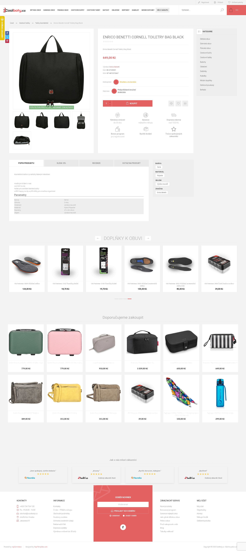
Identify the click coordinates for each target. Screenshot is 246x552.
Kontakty (56, 506)
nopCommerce (17, 547)
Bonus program (117, 132)
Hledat (222, 10)
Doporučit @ (185, 103)
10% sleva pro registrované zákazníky (51, 107)
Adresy (199, 514)
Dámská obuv (205, 44)
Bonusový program (168, 510)
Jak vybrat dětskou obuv (170, 517)
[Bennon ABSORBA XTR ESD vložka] (65, 268)
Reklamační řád (59, 524)
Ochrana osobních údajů (63, 521)
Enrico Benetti (114, 67)
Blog (162, 528)
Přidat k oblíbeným (178, 103)
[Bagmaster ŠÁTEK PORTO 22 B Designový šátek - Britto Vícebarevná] (181, 398)
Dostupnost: (107, 82)
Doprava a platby (60, 528)
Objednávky (201, 510)
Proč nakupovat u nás (169, 524)
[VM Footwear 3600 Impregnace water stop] (27, 268)
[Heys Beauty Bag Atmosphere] (103, 348)
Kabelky (203, 76)
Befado (203, 90)
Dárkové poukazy (207, 85)
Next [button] (148, 238)
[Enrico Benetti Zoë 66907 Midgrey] (26, 398)
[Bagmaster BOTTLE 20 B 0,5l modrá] (220, 398)
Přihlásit (220, 2)
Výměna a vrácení (117, 118)
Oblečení (203, 67)
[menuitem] (70, 506)
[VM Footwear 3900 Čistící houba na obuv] (142, 398)
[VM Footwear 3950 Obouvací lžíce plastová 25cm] (142, 268)
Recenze (96, 163)
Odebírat (116, 516)
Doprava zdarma (174, 118)
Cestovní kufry (206, 53)
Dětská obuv (205, 39)
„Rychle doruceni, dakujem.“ (149, 471)
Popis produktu (26, 163)
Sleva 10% (61, 163)
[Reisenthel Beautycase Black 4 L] (142, 348)
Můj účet (200, 506)
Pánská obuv (205, 48)
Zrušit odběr (130, 516)
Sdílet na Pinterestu (7, 41)
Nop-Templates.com (40, 547)
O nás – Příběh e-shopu (62, 510)
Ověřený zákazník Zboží (106, 478)
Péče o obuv (165, 521)
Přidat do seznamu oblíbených (36, 274)
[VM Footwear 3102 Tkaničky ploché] (219, 268)
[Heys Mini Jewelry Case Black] (181, 348)
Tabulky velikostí (166, 531)
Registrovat (205, 2)
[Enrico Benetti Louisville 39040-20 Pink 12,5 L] (65, 348)
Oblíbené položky (204, 521)
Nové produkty (166, 506)
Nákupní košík (202, 517)
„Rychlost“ (203, 471)
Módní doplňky (206, 80)
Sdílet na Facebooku (7, 33)
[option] (27, 270)
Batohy (203, 62)
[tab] (26, 163)
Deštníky (203, 71)
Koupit (24, 275)
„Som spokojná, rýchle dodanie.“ (43, 471)
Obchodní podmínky (61, 514)
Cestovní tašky (206, 57)
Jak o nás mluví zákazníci (123, 460)
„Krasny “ (96, 471)
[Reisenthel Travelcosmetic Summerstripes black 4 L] (220, 348)
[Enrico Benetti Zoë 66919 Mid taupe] (103, 398)
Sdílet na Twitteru (7, 37)
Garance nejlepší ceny (171, 103)
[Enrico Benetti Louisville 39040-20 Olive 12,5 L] (26, 348)
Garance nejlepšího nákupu (145, 118)
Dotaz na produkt (131, 163)
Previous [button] (98, 238)
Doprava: (106, 91)
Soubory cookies (60, 517)
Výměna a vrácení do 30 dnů (64, 531)
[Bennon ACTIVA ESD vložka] (104, 268)
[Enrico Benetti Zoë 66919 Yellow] (65, 398)
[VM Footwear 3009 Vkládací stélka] (180, 268)
